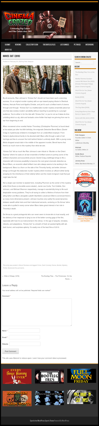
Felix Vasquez (28, 61)
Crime (39, 265)
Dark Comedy (46, 265)
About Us (8, 49)
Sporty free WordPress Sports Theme (42, 420)
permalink (21, 268)
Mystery (64, 265)
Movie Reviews (24, 265)
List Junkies (64, 44)
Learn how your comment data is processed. (50, 358)
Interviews (89, 44)
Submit (7, 44)
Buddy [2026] (79, 97)
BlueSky (86, 143)
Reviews (18, 44)
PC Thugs (77, 44)
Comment (6, 296)
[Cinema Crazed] (49, 38)
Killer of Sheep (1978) (10, 276)
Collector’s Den (32, 44)
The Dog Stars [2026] (82, 107)
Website (5, 344)
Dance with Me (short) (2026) (84, 118)
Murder (59, 265)
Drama (54, 265)
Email (5, 337)
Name (4, 330)
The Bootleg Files (49, 44)
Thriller (5, 268)
